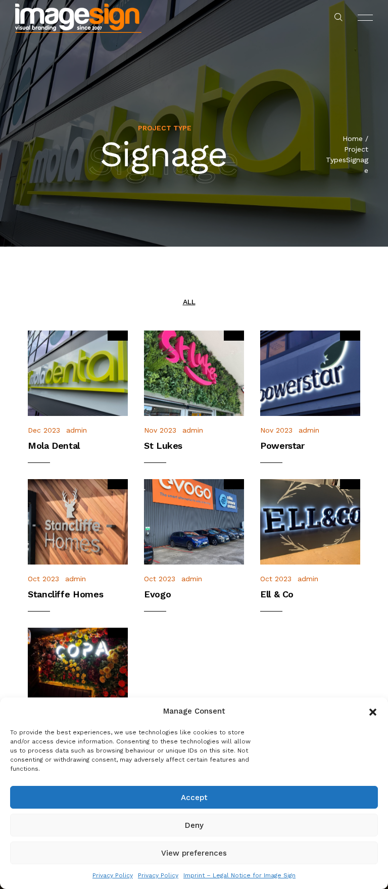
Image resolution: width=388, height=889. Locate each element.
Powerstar (282, 445)
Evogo (157, 594)
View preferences (194, 853)
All (189, 302)
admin (76, 430)
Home (353, 138)
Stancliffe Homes (65, 594)
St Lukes (163, 445)
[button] (373, 711)
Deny (194, 825)
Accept (194, 797)
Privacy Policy (112, 875)
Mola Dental (54, 445)
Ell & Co (277, 594)
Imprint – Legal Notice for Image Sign (239, 875)
